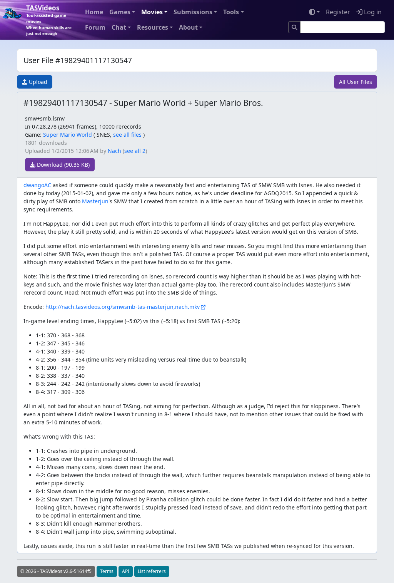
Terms (107, 571)
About (188, 27)
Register (338, 12)
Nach (114, 150)
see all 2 (134, 150)
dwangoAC (37, 185)
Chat (119, 27)
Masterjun (95, 201)
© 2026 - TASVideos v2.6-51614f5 (56, 571)
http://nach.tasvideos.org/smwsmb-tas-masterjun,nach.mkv (122, 306)
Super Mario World (67, 134)
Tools (231, 12)
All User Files (355, 81)
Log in (372, 12)
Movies (152, 12)
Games (119, 12)
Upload (37, 81)
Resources (152, 27)
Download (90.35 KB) (62, 164)
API (125, 571)
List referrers (152, 571)
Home (94, 12)
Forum (95, 27)
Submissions (193, 12)
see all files (127, 134)
